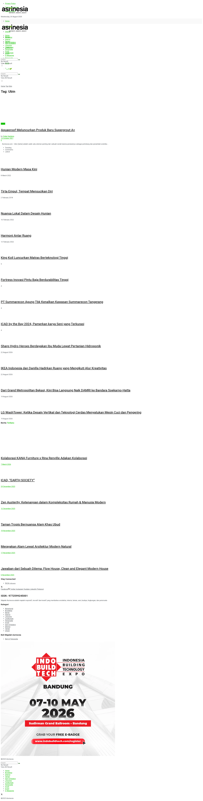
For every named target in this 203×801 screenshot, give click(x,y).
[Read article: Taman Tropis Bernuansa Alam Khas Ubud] (101, 514)
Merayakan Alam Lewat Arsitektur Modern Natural (36, 546)
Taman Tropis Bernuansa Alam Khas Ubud (30, 524)
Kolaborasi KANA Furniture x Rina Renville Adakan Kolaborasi (44, 458)
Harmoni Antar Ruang (16, 235)
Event (7, 53)
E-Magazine (9, 55)
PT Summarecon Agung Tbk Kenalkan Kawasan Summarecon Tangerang (52, 302)
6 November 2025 (7, 575)
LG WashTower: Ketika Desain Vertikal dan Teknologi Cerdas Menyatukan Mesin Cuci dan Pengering (71, 412)
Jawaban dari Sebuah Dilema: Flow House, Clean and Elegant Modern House (54, 568)
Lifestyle (8, 45)
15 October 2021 (7, 138)
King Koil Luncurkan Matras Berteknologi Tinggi (34, 257)
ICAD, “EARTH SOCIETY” (18, 480)
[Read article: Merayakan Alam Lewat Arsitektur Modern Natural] (101, 536)
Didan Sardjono (8, 136)
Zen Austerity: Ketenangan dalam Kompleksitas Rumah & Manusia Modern (53, 502)
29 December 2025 (8, 486)
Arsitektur (8, 37)
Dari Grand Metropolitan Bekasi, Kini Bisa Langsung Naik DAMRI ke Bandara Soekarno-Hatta (65, 390)
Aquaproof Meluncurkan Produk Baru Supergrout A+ (38, 130)
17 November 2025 (8, 553)
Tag (7, 86)
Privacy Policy (10, 4)
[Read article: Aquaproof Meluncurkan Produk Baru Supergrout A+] (101, 109)
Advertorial (9, 609)
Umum (7, 631)
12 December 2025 (8, 509)
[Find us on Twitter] (2, 20)
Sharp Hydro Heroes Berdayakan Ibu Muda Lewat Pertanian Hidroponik (51, 346)
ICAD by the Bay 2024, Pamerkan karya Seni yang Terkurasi (42, 324)
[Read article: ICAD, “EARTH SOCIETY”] (101, 470)
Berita (3, 124)
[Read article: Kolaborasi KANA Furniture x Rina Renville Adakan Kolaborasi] (101, 439)
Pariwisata (9, 49)
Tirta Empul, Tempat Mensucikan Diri (27, 191)
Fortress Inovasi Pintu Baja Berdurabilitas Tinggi (34, 280)
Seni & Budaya (10, 42)
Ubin (10, 86)
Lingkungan (9, 53)
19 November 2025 (8, 531)
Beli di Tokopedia (11, 639)
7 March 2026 (6, 464)
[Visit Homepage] (15, 13)
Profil (7, 51)
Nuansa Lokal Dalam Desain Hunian (26, 213)
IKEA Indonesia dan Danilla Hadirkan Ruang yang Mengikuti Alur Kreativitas (54, 368)
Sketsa (7, 627)
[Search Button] (19, 59)
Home (7, 21)
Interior (7, 39)
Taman (7, 41)
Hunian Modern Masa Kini (19, 169)
